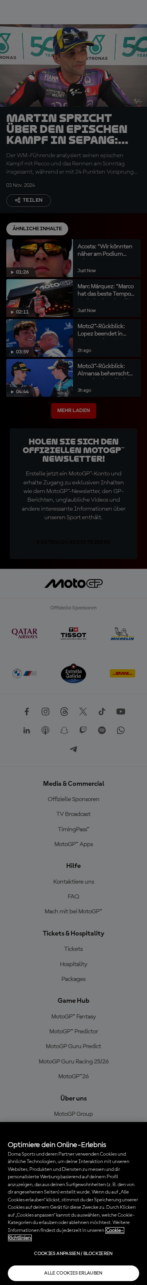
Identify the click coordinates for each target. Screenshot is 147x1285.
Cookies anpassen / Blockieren (73, 1253)
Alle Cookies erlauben (73, 1273)
